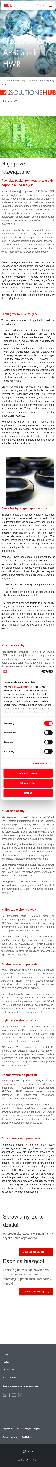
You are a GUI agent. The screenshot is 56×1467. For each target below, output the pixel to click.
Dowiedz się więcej (33, 1252)
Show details (40, 763)
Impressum (8, 1429)
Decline (28, 793)
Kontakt (6, 1362)
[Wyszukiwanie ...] (39, 5)
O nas (5, 1354)
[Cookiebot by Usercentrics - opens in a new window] (40, 671)
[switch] (48, 732)
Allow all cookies (28, 773)
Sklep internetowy (10, 1377)
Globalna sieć (8, 1369)
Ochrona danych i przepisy (28, 1429)
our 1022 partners (22, 687)
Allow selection (28, 783)
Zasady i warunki (10, 1437)
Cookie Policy (27, 1437)
